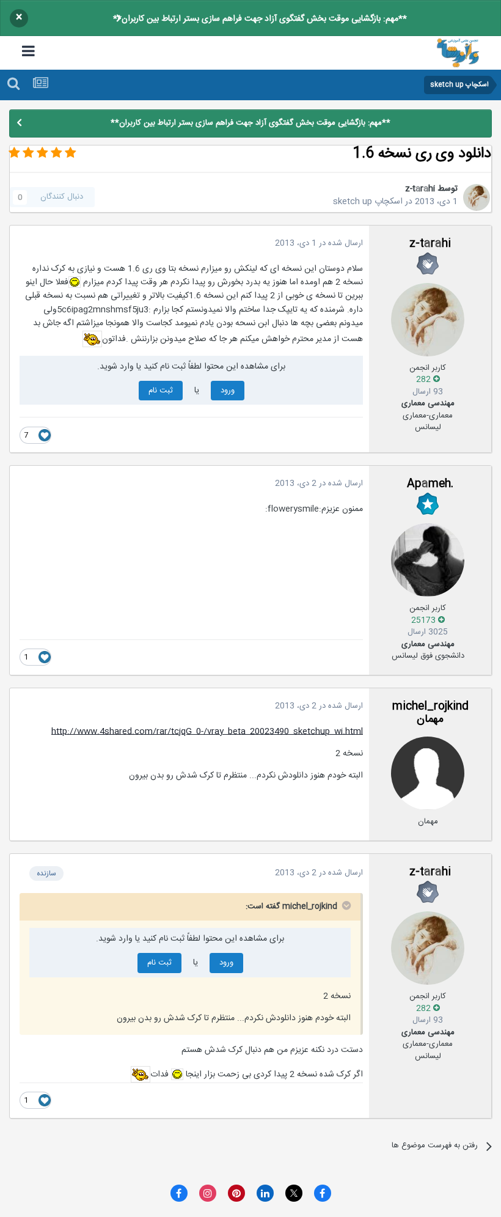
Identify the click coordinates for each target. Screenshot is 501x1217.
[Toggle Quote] (345, 905)
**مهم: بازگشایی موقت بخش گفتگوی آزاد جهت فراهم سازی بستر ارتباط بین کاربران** (260, 19)
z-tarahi (420, 189)
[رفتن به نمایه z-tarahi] (476, 197)
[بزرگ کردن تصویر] (74, 282)
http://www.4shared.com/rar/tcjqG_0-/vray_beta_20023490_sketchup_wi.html (207, 731)
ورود (228, 390)
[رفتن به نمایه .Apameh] (427, 560)
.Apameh (430, 484)
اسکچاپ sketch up (368, 201)
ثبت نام (160, 390)
